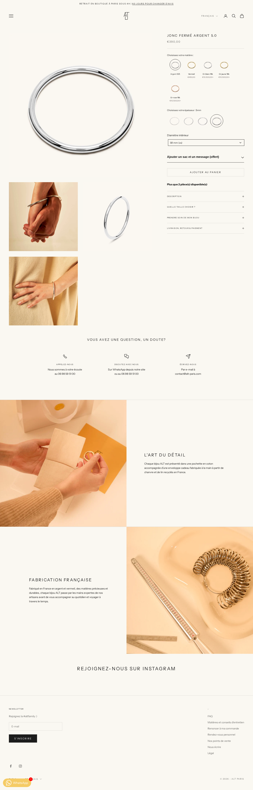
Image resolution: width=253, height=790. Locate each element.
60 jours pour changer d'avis (153, 3)
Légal (211, 753)
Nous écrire (214, 747)
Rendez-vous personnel (221, 734)
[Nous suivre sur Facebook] (11, 766)
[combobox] (206, 142)
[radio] (175, 70)
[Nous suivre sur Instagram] (20, 766)
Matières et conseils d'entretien (226, 722)
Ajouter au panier (205, 172)
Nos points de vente (219, 741)
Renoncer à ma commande (223, 728)
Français (207, 16)
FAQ (210, 716)
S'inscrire (23, 738)
